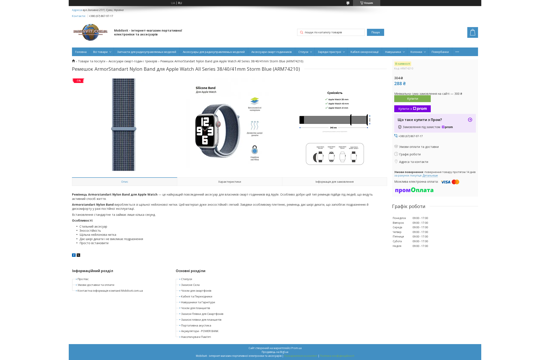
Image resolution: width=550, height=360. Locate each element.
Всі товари (100, 52)
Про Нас (83, 279)
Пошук (375, 32)
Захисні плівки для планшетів (201, 320)
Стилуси (186, 279)
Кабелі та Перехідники (196, 296)
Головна (81, 52)
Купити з (405, 108)
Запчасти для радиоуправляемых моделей (146, 52)
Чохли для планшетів (195, 308)
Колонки (416, 52)
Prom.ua (296, 348)
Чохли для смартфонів (196, 291)
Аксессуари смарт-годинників (271, 52)
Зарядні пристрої (329, 52)
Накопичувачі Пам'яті (196, 337)
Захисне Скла (190, 285)
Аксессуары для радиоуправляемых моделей (214, 52)
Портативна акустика (196, 325)
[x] (78, 256)
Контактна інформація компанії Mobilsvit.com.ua (110, 291)
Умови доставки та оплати (96, 285)
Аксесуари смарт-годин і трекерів (132, 61)
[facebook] (74, 256)
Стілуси (303, 52)
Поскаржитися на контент (300, 356)
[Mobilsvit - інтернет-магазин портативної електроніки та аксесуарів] (91, 33)
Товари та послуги (91, 61)
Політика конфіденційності (337, 356)
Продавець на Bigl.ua (275, 352)
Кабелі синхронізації (365, 52)
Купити (412, 98)
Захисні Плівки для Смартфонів (202, 314)
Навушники (393, 52)
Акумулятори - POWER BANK (199, 331)
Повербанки (440, 52)
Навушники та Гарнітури (198, 302)
